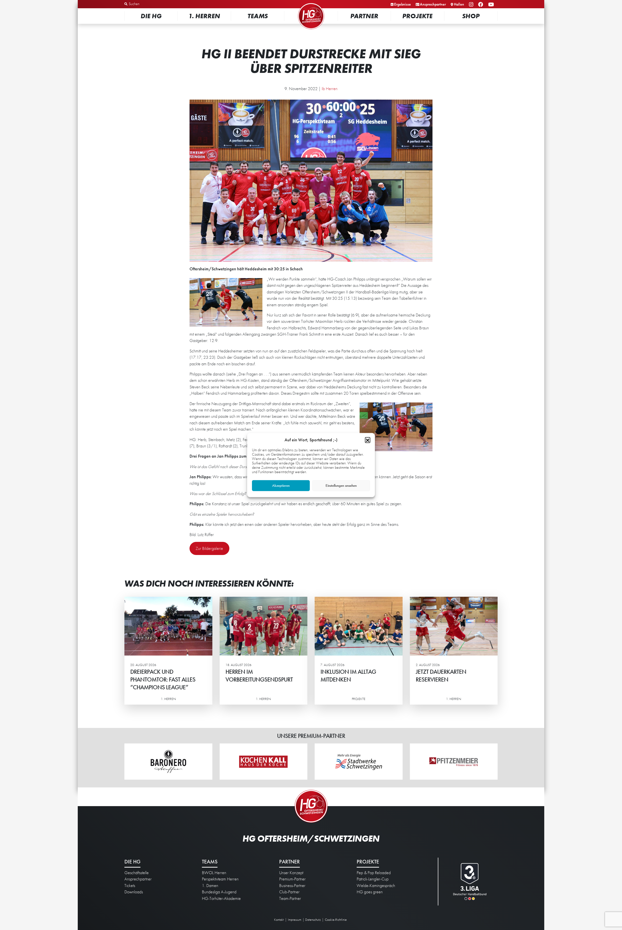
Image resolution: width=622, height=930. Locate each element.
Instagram (472, 4)
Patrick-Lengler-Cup (373, 879)
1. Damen (210, 885)
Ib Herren (329, 88)
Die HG (151, 16)
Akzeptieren (281, 485)
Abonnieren (573, 907)
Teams (258, 16)
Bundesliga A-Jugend (219, 892)
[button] (367, 439)
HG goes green (370, 892)
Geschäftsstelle (136, 872)
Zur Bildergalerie (209, 548)
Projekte (417, 16)
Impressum (294, 919)
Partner (364, 16)
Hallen (459, 4)
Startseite (311, 3)
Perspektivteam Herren (220, 879)
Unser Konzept (291, 872)
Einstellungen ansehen (341, 485)
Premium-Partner (292, 879)
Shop (471, 16)
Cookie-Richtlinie (336, 919)
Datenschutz (313, 919)
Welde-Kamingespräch (376, 885)
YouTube (491, 4)
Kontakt (279, 919)
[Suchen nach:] (150, 4)
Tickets (129, 885)
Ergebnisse (402, 4)
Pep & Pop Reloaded (374, 872)
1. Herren (204, 16)
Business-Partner (292, 885)
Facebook (481, 4)
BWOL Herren (214, 872)
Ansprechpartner (433, 4)
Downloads (133, 892)
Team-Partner (290, 898)
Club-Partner (289, 892)
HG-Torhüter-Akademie (221, 898)
